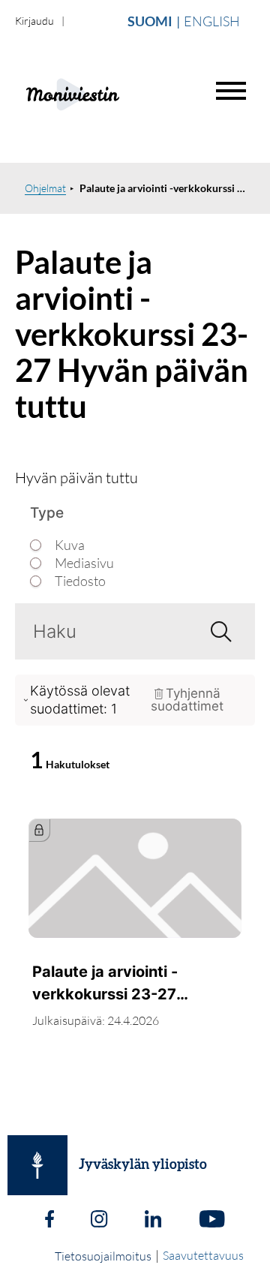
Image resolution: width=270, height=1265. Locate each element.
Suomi (150, 21)
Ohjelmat (45, 188)
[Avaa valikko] (231, 91)
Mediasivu (84, 563)
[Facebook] (49, 1220)
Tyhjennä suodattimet (187, 700)
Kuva (70, 545)
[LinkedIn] (153, 1220)
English (212, 21)
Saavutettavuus (203, 1255)
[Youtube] (212, 1220)
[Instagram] (99, 1220)
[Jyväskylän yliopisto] (38, 1165)
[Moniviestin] (110, 93)
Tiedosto (80, 581)
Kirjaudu (34, 20)
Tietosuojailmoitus (103, 1255)
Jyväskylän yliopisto (143, 1165)
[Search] (215, 631)
